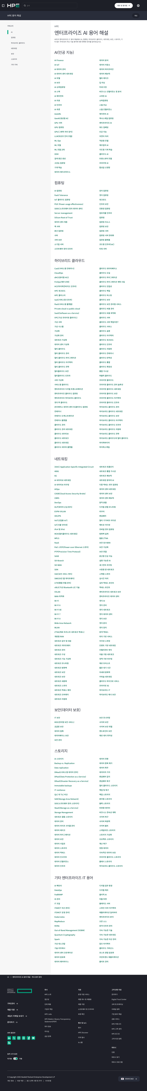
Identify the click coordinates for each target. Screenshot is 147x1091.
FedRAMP (58, 894)
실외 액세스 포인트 (106, 582)
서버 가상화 (59, 380)
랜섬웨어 (102, 515)
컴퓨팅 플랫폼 (104, 239)
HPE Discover (83, 1032)
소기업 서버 (59, 244)
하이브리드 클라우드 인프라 (110, 424)
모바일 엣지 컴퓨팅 (106, 529)
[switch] (14, 1058)
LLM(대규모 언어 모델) (63, 136)
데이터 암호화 (59, 957)
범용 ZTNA (103, 538)
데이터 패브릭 (104, 73)
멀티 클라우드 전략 (61, 366)
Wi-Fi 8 (57, 618)
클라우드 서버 (104, 317)
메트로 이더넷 (104, 524)
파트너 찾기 (116, 1057)
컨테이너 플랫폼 (60, 420)
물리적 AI (103, 894)
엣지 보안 (103, 618)
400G (56, 471)
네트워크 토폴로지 (106, 466)
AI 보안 (57, 82)
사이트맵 (48, 1081)
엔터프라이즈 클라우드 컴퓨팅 (66, 393)
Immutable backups (63, 785)
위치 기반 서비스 (105, 636)
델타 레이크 (103, 78)
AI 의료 (57, 100)
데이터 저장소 (104, 64)
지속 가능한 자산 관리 (107, 939)
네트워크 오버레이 (61, 694)
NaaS (56, 542)
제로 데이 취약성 (105, 735)
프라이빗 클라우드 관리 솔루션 (111, 384)
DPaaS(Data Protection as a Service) (70, 776)
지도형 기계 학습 (105, 149)
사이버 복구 (103, 816)
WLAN (57, 627)
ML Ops (57, 140)
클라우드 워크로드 (106, 339)
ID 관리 (57, 899)
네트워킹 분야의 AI (106, 480)
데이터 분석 (103, 60)
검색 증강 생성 (60, 158)
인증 (113, 1052)
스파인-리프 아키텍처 (107, 908)
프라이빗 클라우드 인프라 (109, 402)
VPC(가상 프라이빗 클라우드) (65, 317)
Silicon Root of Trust (63, 217)
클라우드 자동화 (105, 348)
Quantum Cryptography (64, 934)
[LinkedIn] (9, 1038)
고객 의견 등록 (117, 1039)
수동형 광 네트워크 (106, 569)
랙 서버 (57, 226)
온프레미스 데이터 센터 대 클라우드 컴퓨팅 (71, 406)
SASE (56, 556)
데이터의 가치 (104, 772)
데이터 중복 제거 (105, 763)
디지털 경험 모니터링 (107, 507)
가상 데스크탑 (59, 943)
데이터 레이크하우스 (62, 171)
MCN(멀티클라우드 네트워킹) (66, 533)
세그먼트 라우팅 (105, 565)
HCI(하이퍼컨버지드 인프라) (65, 286)
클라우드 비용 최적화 (107, 313)
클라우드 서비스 (105, 326)
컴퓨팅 (13, 37)
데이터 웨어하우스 (61, 961)
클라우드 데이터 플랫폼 (63, 447)
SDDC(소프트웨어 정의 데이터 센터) (68, 208)
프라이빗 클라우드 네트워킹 (110, 389)
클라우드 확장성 (105, 366)
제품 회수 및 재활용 (84, 999)
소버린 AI (103, 96)
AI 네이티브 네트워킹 (62, 480)
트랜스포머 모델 (105, 158)
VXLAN (57, 591)
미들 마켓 (103, 899)
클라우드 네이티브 (61, 433)
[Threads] (23, 1038)
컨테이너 (57, 411)
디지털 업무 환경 (105, 885)
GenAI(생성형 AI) (61, 118)
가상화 (57, 331)
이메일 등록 (116, 1009)
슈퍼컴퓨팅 (103, 100)
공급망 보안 (59, 726)
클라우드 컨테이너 (106, 353)
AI (12, 32)
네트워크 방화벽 (60, 667)
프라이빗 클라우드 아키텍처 (110, 398)
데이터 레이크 (59, 830)
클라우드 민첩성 (105, 286)
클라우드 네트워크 (61, 438)
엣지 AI (102, 600)
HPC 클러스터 (59, 295)
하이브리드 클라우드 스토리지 (111, 866)
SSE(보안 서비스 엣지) (63, 574)
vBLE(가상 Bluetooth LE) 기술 (67, 587)
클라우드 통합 (104, 362)
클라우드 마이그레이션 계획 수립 (112, 281)
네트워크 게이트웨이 (62, 645)
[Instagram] (19, 1038)
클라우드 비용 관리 (106, 308)
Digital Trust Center (119, 999)
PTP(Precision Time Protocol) (67, 551)
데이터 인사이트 (60, 857)
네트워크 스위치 (60, 685)
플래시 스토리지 (105, 861)
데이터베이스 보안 (61, 735)
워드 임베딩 (103, 127)
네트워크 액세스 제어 (62, 690)
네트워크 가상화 (60, 339)
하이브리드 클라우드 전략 (109, 433)
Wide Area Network (62, 623)
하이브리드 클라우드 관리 (109, 406)
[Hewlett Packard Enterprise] (13, 5)
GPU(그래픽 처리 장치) (63, 131)
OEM (56, 154)
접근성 (47, 999)
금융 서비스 (116, 1019)
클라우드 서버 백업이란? (108, 322)
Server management (63, 213)
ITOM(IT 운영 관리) (62, 912)
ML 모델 (57, 145)
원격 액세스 (103, 632)
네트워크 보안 (59, 672)
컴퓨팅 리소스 (104, 222)
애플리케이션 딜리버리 (108, 912)
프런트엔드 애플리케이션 (109, 957)
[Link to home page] (8, 977)
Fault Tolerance (61, 195)
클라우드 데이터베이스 (108, 268)
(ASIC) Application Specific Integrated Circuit (74, 466)
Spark (57, 939)
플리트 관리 (103, 961)
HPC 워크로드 (59, 290)
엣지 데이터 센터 (105, 614)
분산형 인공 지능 (105, 556)
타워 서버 (103, 248)
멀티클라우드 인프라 (62, 375)
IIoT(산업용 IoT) (61, 520)
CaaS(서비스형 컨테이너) (64, 268)
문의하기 (115, 994)
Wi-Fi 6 (57, 605)
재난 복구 (103, 843)
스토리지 (14, 59)
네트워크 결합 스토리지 (63, 816)
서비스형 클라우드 (61, 384)
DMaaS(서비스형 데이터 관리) (66, 772)
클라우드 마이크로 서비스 (109, 681)
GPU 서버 (58, 122)
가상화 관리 (59, 335)
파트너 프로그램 (117, 1062)
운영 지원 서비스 (83, 994)
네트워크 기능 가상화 (62, 658)
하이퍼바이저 (104, 442)
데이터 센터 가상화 (61, 344)
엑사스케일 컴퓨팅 (106, 118)
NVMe (56, 925)
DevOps (57, 502)
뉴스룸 (80, 1042)
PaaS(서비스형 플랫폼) (63, 304)
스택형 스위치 (104, 574)
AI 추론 (57, 109)
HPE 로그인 (116, 1034)
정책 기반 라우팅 (105, 658)
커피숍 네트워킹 (105, 676)
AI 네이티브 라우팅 (61, 484)
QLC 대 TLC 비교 (61, 794)
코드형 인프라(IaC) (106, 244)
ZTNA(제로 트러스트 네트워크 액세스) (69, 632)
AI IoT (56, 64)
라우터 (102, 511)
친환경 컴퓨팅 (104, 208)
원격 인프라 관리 (105, 925)
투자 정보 (48, 1026)
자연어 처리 (103, 136)
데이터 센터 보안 (105, 493)
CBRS (56, 498)
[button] (3, 5)
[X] (14, 1038)
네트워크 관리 (59, 649)
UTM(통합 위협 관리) (62, 582)
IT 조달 (57, 903)
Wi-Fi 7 (57, 614)
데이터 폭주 (103, 767)
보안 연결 (103, 551)
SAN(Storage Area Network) (66, 799)
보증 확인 (81, 1014)
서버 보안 (58, 239)
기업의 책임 (48, 1009)
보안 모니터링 (104, 717)
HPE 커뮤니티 (116, 1024)
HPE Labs (48, 1014)
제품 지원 (81, 1004)
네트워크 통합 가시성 (107, 471)
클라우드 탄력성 (105, 357)
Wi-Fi (56, 600)
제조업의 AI (103, 145)
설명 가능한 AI (105, 560)
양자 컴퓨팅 (103, 190)
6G (55, 475)
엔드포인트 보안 (105, 731)
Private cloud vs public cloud (67, 308)
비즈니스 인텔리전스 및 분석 (110, 91)
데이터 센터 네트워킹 (107, 489)
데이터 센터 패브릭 (106, 498)
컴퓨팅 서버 (103, 230)
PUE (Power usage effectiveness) (68, 204)
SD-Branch (59, 560)
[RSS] (9, 1043)
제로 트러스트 (104, 663)
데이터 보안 (59, 839)
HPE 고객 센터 (117, 1029)
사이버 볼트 (103, 825)
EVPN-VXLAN (60, 511)
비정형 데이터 (104, 807)
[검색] (24, 5)
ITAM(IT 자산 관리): (62, 908)
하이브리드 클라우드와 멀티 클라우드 (113, 438)
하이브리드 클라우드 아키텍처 (111, 420)
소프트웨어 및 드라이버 (86, 1009)
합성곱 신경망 (104, 167)
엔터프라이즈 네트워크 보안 (110, 591)
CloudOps (58, 272)
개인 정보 (10, 1081)
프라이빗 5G (104, 685)
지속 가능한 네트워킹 (107, 934)
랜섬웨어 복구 (104, 781)
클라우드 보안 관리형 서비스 (110, 304)
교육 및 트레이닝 (117, 1004)
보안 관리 (58, 740)
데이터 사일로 (59, 843)
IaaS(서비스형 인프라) (63, 299)
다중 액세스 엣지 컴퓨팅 (108, 484)
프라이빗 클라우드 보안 (108, 393)
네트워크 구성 (59, 654)
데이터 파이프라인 (106, 69)
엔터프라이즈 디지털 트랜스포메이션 (68, 389)
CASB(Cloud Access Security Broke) (70, 493)
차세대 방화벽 (104, 672)
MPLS (56, 538)
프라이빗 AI (103, 163)
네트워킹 (14, 48)
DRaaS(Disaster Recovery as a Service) (71, 781)
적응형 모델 (103, 140)
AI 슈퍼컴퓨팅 (59, 87)
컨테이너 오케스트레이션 (64, 415)
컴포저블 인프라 (105, 213)
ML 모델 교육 (59, 149)
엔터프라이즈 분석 (106, 916)
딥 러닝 (102, 82)
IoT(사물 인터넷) (61, 524)
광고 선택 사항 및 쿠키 (34, 1081)
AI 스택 (57, 91)
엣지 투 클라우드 (60, 402)
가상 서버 (58, 322)
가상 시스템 (59, 326)
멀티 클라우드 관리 (61, 353)
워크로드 (102, 199)
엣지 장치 (103, 627)
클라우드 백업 (104, 290)
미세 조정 (103, 87)
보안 (12, 54)
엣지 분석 (103, 623)
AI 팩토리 (58, 885)
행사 (79, 1027)
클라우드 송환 (104, 331)
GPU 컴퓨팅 (59, 127)
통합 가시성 (103, 371)
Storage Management (63, 812)
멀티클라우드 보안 (61, 371)
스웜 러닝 (103, 105)
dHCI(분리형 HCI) (61, 277)
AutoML (57, 113)
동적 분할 (103, 502)
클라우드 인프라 (105, 344)
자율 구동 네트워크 (106, 654)
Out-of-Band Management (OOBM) (69, 930)
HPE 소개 (48, 994)
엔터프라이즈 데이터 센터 (109, 596)
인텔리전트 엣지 (105, 649)
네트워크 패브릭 (105, 475)
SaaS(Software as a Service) (66, 313)
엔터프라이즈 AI (105, 122)
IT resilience (59, 790)
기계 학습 (58, 167)
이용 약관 (20, 1081)
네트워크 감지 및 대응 (62, 641)
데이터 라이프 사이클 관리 (64, 825)
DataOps (58, 890)
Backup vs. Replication (64, 763)
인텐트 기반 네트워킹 (107, 645)
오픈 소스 (103, 921)
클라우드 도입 (104, 272)
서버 (56, 235)
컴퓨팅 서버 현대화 (106, 235)
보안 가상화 (103, 547)
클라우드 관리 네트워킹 (63, 429)
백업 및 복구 (104, 790)
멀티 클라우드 (59, 348)
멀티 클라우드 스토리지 (108, 785)
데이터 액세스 (59, 852)
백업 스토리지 (104, 794)
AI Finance (59, 60)
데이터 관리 (59, 821)
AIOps (57, 489)
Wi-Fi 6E (58, 609)
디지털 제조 (103, 890)
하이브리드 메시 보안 (107, 694)
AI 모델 (57, 78)
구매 (11, 1003)
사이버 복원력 (104, 821)
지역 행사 (81, 1037)
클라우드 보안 (104, 299)
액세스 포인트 (104, 587)
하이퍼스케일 (104, 447)
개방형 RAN (59, 636)
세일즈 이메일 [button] (15, 1016)
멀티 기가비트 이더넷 (107, 520)
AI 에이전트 (59, 96)
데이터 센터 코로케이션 (63, 952)
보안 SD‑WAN (104, 542)
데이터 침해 (59, 731)
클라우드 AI (103, 154)
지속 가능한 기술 (105, 930)
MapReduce (59, 921)
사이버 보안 (103, 722)
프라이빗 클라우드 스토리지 (110, 857)
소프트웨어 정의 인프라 (63, 248)
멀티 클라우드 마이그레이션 (65, 357)
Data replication (61, 767)
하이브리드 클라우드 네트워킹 (111, 411)
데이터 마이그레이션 (62, 834)
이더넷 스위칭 (104, 641)
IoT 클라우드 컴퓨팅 (62, 199)
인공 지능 (103, 131)
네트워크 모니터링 (61, 663)
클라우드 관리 (59, 424)
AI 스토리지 (59, 758)
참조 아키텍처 (104, 943)
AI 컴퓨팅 (58, 190)
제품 (11, 1009)
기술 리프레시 (59, 948)
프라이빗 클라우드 (106, 380)
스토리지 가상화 (105, 834)
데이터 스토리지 (60, 848)
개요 (135, 15)
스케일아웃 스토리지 (107, 830)
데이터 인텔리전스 (61, 861)
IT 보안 (57, 717)
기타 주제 (14, 64)
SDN (56, 569)
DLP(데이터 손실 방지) (63, 507)
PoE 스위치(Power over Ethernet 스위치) (71, 547)
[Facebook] (28, 1038)
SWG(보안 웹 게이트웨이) (64, 578)
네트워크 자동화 (60, 699)
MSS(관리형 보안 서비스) (64, 722)
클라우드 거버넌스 (106, 948)
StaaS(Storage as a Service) (66, 807)
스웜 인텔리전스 (105, 109)
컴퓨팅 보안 (103, 226)
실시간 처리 (103, 578)
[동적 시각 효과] (15, 1058)
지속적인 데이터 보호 (107, 852)
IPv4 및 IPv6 (59, 529)
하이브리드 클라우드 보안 (109, 415)
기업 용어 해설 (117, 1014)
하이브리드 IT (104, 690)
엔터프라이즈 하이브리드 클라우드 (67, 398)
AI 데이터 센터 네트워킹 (63, 73)
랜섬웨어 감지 (104, 776)
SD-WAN (58, 565)
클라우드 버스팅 (105, 295)
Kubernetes (59, 916)
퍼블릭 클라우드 (105, 375)
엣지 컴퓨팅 (103, 195)
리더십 (47, 1031)
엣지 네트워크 (104, 609)
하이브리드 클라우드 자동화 (110, 429)
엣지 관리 (103, 605)
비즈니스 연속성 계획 (107, 812)
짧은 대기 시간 (105, 667)
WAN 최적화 (59, 596)
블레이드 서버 (104, 903)
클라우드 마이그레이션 (108, 277)
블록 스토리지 (104, 803)
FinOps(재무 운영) (61, 281)
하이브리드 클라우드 (18, 43)
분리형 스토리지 (105, 799)
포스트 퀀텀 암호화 (106, 952)
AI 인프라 (58, 105)
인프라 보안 (103, 204)
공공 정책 (48, 1036)
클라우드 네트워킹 (61, 442)
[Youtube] (33, 1038)
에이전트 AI (103, 113)
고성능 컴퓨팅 (59, 163)
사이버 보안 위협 (105, 726)
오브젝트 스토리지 (106, 839)
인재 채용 (48, 1004)
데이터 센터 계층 (60, 222)
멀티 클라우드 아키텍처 (63, 362)
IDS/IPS (57, 515)
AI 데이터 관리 (60, 69)
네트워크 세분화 (60, 681)
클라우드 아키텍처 (106, 335)
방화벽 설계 (103, 533)
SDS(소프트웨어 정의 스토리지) (66, 803)
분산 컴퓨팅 (59, 230)
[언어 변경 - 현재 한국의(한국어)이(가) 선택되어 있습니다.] (138, 5)
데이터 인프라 (59, 866)
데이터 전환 (103, 758)
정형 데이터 (103, 848)
